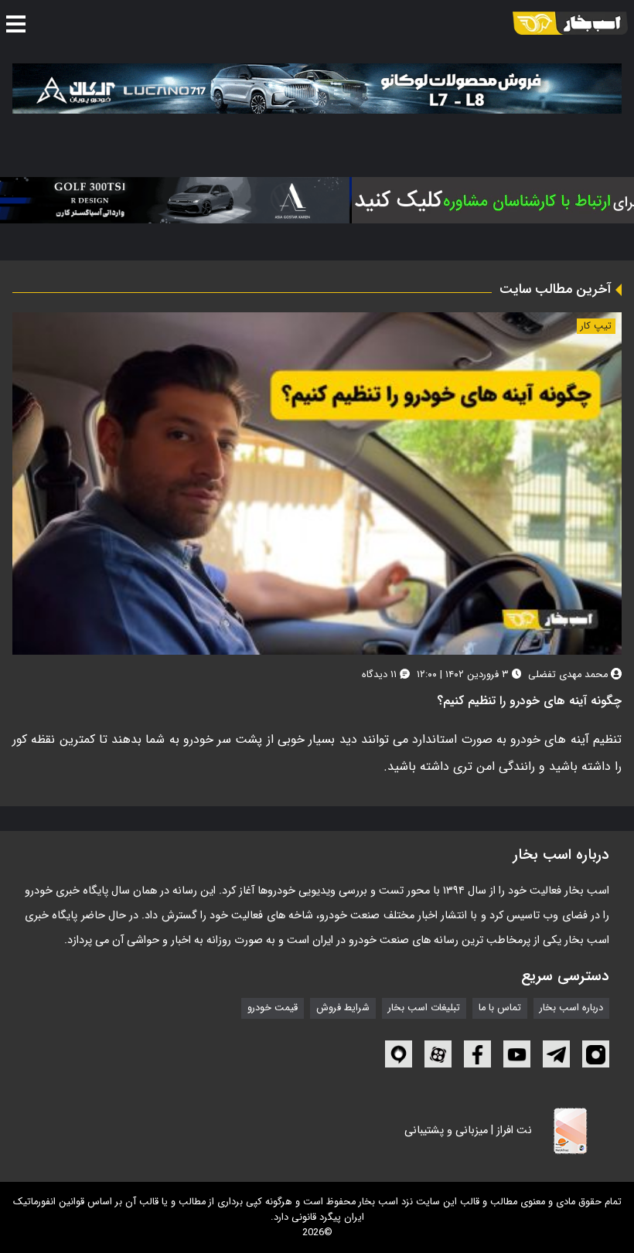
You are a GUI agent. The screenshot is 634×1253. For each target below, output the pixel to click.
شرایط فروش (343, 1008)
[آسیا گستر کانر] (171, 200)
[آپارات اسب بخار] (438, 1053)
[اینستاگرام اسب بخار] (595, 1053)
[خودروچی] (475, 200)
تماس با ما (500, 1008)
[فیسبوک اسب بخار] (477, 1053)
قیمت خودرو (272, 1008)
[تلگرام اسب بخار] (556, 1053)
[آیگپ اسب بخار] (398, 1053)
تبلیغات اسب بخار (424, 1008)
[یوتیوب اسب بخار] (516, 1053)
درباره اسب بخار (571, 1008)
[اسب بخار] (570, 23)
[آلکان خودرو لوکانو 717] (317, 88)
